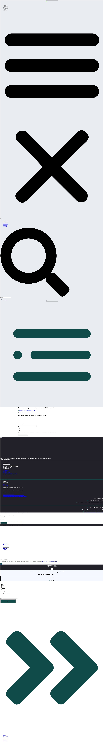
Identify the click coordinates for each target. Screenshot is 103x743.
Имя (19, 426)
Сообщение (1, 598)
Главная (4, 5)
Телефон (1, 589)
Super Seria (5, 463)
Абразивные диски (7, 467)
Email (19, 428)
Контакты (5, 10)
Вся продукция (6, 470)
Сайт (19, 430)
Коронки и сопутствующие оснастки (10, 466)
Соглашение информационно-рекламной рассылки (13, 489)
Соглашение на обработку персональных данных (13, 487)
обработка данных (2, 518)
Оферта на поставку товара (8, 488)
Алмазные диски (6, 464)
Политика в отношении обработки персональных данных (14, 496)
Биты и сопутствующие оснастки (10, 465)
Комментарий (21, 424)
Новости (5, 9)
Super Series (5, 7)
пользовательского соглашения (49, 561)
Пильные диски (6, 468)
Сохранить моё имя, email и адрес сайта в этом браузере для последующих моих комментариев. (38, 432)
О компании (5, 8)
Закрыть (4, 559)
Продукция (5, 6)
